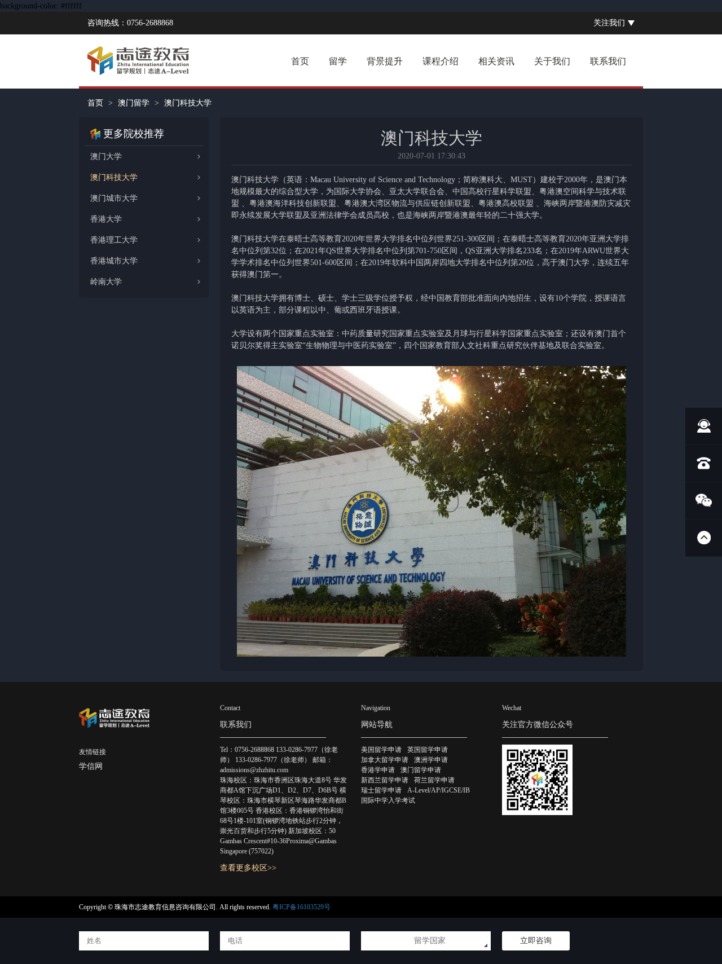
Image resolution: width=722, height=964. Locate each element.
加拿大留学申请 (384, 760)
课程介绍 (440, 61)
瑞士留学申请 (381, 790)
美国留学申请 (381, 750)
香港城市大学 (114, 261)
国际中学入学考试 (388, 800)
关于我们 (552, 61)
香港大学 (106, 219)
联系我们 (608, 61)
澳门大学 (106, 156)
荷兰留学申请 (434, 780)
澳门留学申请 (420, 770)
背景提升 (385, 61)
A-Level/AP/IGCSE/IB (438, 790)
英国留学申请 (427, 750)
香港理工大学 (114, 240)
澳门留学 (133, 103)
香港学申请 (378, 770)
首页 (300, 61)
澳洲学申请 (431, 760)
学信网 (91, 766)
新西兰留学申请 (384, 780)
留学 (338, 61)
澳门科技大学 (114, 177)
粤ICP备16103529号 (301, 907)
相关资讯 (496, 61)
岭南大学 (106, 282)
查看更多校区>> (248, 868)
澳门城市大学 (114, 198)
